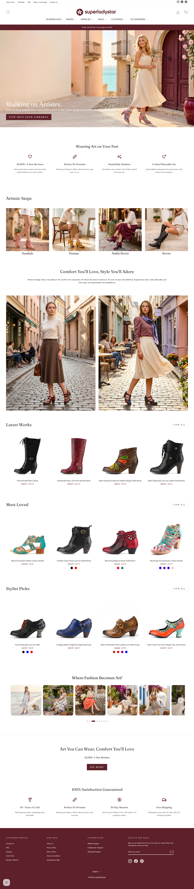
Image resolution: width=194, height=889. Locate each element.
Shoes (70, 19)
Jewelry (86, 19)
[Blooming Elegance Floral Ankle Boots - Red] (118, 568)
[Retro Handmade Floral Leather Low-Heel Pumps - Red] (118, 652)
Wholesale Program (94, 852)
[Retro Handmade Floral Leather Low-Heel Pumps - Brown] (114, 652)
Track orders (10, 2)
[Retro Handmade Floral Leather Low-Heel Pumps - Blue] (126, 652)
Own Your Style (21, 117)
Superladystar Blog (53, 860)
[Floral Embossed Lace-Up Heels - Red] (31, 652)
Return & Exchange (40, 2)
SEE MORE (97, 767)
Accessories (138, 19)
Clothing (117, 19)
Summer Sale (54, 19)
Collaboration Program (95, 848)
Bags (101, 19)
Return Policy (51, 852)
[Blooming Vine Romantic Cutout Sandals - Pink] (172, 568)
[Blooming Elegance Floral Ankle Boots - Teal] (122, 568)
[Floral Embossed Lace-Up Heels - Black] (23, 652)
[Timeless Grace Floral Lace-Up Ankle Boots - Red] (75, 568)
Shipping (9, 852)
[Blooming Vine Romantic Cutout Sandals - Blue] (160, 568)
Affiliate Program (93, 843)
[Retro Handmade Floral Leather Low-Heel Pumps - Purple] (122, 652)
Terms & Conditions (53, 856)
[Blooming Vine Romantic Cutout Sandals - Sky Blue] (168, 568)
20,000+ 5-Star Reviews (97, 757)
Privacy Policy (51, 848)
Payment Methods (12, 860)
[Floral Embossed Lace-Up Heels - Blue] (27, 652)
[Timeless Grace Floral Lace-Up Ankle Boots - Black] (71, 568)
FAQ (28, 2)
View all (179, 425)
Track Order (10, 856)
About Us (50, 843)
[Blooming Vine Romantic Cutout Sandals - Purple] (164, 568)
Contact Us (53, 2)
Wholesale (21, 2)
